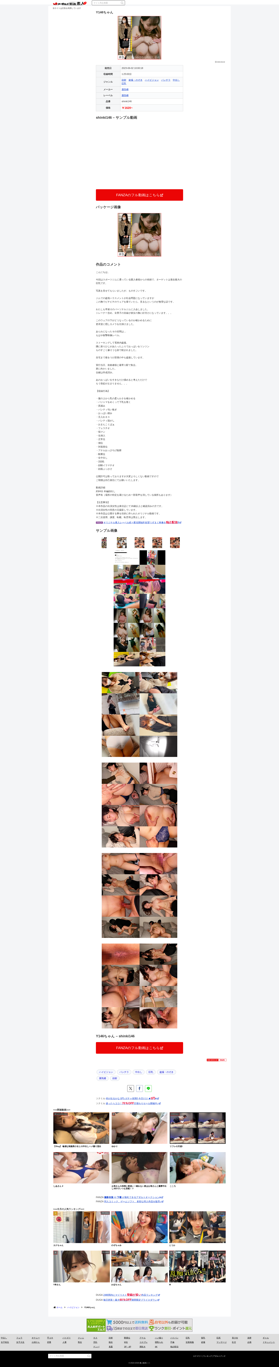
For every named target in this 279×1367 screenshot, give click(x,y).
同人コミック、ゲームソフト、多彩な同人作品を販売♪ (132, 1201)
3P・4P (127, 1347)
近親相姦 (190, 1342)
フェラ (19, 1338)
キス (95, 1338)
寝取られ (159, 1342)
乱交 (234, 1342)
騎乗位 (127, 1338)
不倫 (172, 1342)
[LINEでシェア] (148, 1088)
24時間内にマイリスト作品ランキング (130, 1295)
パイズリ (66, 1338)
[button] (122, 3)
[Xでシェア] (130, 1088)
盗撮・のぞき (136, 80)
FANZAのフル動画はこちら (138, 195)
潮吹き (143, 1347)
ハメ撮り (159, 1338)
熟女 (80, 1342)
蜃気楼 (125, 89)
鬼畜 (111, 1347)
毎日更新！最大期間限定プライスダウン (130, 1300)
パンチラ (165, 80)
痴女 (111, 1342)
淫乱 (95, 1342)
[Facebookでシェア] (139, 1088)
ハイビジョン (152, 80)
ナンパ (96, 1347)
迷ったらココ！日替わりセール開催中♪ (132, 1103)
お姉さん (36, 1342)
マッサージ (222, 1342)
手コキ (50, 1338)
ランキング (207, 1356)
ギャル (266, 1338)
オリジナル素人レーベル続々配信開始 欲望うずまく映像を (141, 522)
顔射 (124, 80)
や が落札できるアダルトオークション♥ (132, 1197)
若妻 (49, 1342)
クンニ (81, 1338)
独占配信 (174, 1347)
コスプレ (144, 1342)
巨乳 (124, 83)
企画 (249, 1342)
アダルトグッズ (219, 1356)
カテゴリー (197, 1356)
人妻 (64, 1342)
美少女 (235, 1338)
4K (156, 1347)
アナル (143, 1338)
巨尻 (219, 1338)
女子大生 (20, 1342)
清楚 (249, 1338)
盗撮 (203, 1342)
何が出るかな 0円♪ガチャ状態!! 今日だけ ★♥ (131, 1098)
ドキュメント (269, 1342)
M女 (126, 1342)
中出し (176, 80)
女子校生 (5, 1342)
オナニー (36, 1338)
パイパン (174, 1338)
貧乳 (203, 1338)
